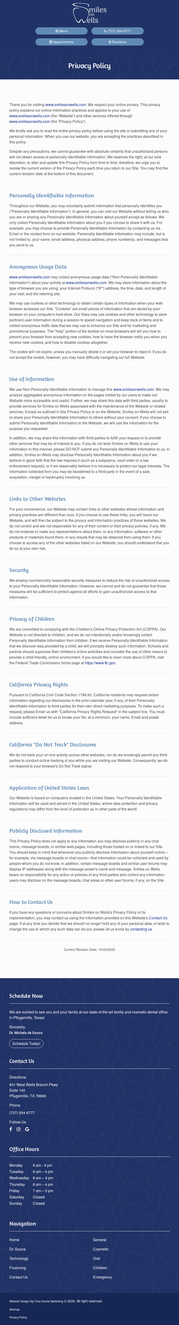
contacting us (141, 929)
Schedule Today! (26, 1043)
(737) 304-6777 (119, 30)
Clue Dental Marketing (49, 1301)
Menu (63, 30)
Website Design (19, 1301)
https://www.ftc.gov (100, 662)
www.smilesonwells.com (65, 104)
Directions (118, 41)
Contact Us (158, 917)
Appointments (63, 41)
